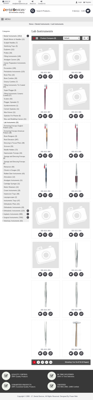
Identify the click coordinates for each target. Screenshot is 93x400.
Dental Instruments (42, 24)
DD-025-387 (45, 112)
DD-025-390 (76, 152)
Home (31, 24)
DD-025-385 (45, 72)
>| (50, 362)
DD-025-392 (76, 191)
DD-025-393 (45, 231)
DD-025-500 (76, 349)
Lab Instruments (57, 24)
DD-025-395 (45, 270)
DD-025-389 (45, 152)
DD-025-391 (45, 191)
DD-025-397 (45, 310)
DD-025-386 (76, 72)
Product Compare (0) (48, 38)
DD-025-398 (76, 310)
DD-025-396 (76, 270)
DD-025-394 (76, 231)
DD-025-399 (45, 349)
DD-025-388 (76, 112)
